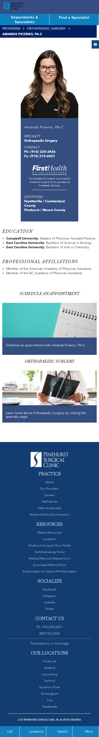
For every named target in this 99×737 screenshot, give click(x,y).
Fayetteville (49, 706)
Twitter (49, 609)
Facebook (49, 589)
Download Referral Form (49, 565)
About (49, 482)
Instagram (49, 596)
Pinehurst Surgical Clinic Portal (49, 545)
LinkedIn (49, 602)
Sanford (49, 680)
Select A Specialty (49, 508)
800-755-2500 (49, 633)
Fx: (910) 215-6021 (39, 156)
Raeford (49, 667)
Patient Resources (50, 532)
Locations (49, 539)
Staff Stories (50, 501)
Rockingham (49, 693)
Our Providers (49, 488)
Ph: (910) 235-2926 (39, 152)
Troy (49, 700)
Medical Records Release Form (49, 558)
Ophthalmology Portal (49, 552)
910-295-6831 (52, 627)
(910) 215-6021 (95, 44)
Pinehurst (49, 661)
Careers (49, 495)
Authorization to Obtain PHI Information (50, 571)
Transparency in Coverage (49, 643)
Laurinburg (49, 674)
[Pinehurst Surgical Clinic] (14, 7)
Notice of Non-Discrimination (50, 514)
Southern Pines (49, 687)
